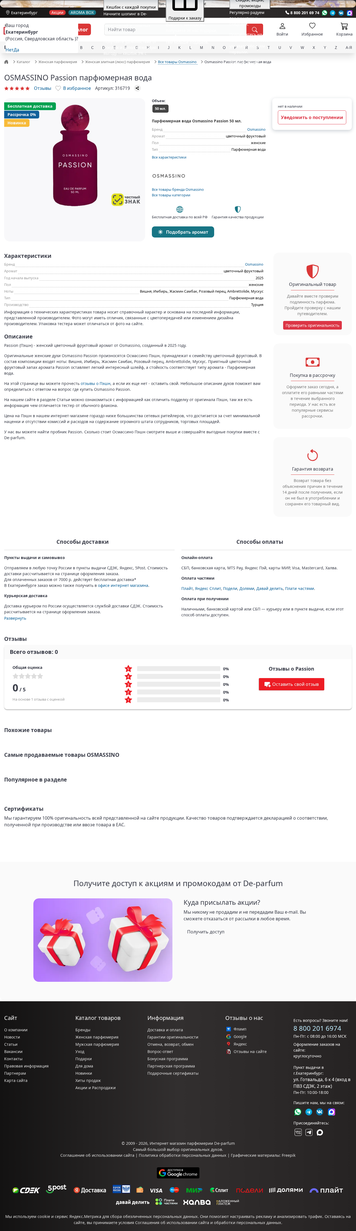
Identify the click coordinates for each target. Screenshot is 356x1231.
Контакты (13, 1058)
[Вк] (341, 13)
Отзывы (42, 88)
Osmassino (256, 129)
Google (240, 1036)
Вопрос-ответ (160, 1051)
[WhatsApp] (324, 13)
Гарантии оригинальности (172, 1037)
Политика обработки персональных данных (182, 1155)
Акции (57, 12)
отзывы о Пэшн (95, 383)
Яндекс (240, 1044)
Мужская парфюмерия (97, 1044)
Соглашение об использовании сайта (97, 1155)
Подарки (83, 1058)
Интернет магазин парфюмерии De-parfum (192, 1143)
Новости (12, 1037)
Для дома (84, 1066)
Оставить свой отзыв (295, 684)
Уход (79, 1051)
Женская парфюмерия (96, 1037)
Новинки (83, 1073)
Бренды (82, 1029)
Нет (10, 50)
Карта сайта (16, 1080)
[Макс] (320, 1132)
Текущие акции (244, 62)
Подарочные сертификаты (173, 1073)
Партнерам (15, 1073)
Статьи (11, 1044)
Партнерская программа (171, 1066)
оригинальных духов (201, 1149)
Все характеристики (169, 157)
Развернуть (15, 618)
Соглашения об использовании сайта (172, 1222)
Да (16, 50)
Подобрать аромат (187, 232)
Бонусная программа (167, 1058)
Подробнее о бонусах (123, 69)
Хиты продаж (88, 1080)
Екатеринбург (24, 12)
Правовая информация (26, 1066)
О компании (16, 1029)
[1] (6, 88)
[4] (22, 88)
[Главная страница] (7, 61)
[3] (17, 88)
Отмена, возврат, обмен (170, 1044)
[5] (27, 88)
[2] (11, 88)
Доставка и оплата (165, 1029)
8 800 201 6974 (317, 1028)
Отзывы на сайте (250, 1051)
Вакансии (13, 1051)
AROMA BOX (82, 12)
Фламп (240, 1029)
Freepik (289, 1155)
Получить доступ (205, 932)
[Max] (350, 13)
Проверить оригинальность (312, 325)
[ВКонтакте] (297, 1132)
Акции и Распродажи (95, 1087)
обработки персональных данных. (248, 1222)
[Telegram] (333, 13)
